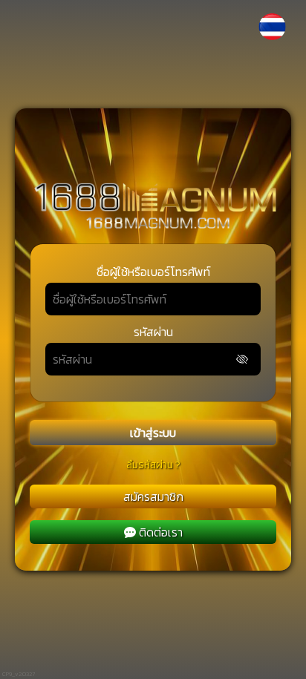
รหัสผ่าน (153, 332)
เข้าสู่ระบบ (153, 433)
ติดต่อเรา (161, 532)
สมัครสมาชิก (153, 496)
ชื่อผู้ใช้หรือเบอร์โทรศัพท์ (153, 272)
